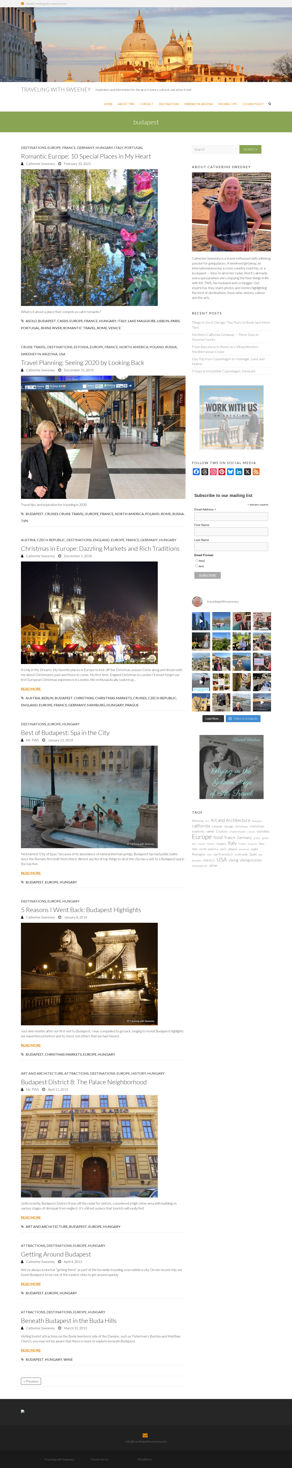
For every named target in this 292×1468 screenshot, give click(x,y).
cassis (62, 321)
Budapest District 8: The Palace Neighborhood (84, 1082)
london (242, 843)
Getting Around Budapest (56, 1254)
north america (129, 514)
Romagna (198, 854)
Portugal (133, 147)
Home (108, 104)
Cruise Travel (33, 347)
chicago (228, 826)
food (218, 837)
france (91, 321)
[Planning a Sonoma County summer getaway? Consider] (262, 641)
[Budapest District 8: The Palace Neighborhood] (103, 1146)
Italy (118, 147)
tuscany (196, 860)
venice (114, 328)
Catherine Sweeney (40, 164)
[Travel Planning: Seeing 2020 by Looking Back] (103, 437)
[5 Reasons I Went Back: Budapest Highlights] (103, 974)
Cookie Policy (253, 104)
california (201, 826)
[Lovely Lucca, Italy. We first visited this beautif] (242, 682)
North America (133, 347)
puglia (254, 849)
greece (257, 838)
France (69, 147)
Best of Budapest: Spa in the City (65, 732)
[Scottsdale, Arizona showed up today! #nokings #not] (262, 662)
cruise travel (237, 831)
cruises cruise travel (64, 514)
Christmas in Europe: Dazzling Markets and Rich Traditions (100, 548)
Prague (132, 705)
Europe (54, 147)
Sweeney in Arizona (198, 104)
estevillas (263, 831)
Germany (85, 147)
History (138, 1073)
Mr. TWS (32, 740)
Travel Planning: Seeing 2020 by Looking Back (82, 362)
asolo (31, 321)
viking (233, 860)
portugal (30, 328)
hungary (107, 321)
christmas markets (113, 698)
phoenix (232, 849)
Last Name (201, 540)
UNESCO (209, 860)
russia (178, 514)
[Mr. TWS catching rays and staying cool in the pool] (221, 621)
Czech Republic (51, 540)
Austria (28, 540)
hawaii (201, 843)
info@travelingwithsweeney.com (46, 3)
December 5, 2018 (77, 556)
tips (24, 521)
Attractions (76, 1073)
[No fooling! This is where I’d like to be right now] (242, 662)
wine (68, 1359)
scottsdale (241, 854)
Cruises (140, 698)
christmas (84, 698)
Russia (171, 347)
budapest (47, 321)
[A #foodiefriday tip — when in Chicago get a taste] (242, 621)
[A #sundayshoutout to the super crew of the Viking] (201, 682)
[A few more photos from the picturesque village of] (201, 702)
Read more (31, 689)
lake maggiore (142, 321)
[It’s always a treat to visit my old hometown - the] (262, 621)
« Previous (31, 1381)
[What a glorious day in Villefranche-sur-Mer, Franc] (262, 682)
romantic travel (79, 328)
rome (102, 328)
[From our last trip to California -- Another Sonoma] (242, 641)
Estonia (81, 347)
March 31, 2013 (75, 1328)
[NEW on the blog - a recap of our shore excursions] (221, 662)
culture (251, 831)
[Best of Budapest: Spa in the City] (103, 797)
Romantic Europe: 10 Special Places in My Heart (86, 156)
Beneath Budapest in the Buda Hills (69, 1320)
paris (175, 321)
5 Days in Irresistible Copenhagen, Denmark (224, 371)
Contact (146, 104)
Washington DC (200, 865)
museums (252, 843)
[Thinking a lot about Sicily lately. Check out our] (201, 662)
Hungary (104, 147)
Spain (253, 854)
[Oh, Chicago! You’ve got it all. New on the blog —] (201, 621)
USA (62, 354)
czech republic (162, 698)
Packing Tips (227, 104)
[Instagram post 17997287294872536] (221, 702)
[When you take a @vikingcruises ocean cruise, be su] (221, 682)
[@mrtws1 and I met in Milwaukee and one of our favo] (201, 641)
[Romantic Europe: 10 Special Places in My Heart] (103, 237)
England (101, 540)
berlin (47, 698)
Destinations (169, 104)
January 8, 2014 (75, 917)
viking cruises (251, 860)
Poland (157, 347)
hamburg (96, 705)
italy (122, 321)
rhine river (51, 328)
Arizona (198, 820)
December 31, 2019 (78, 370)
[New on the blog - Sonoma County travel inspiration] (221, 641)
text (201, 566)
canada (217, 826)
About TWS (126, 104)
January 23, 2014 (60, 740)
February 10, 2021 (77, 164)
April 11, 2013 (57, 1089)
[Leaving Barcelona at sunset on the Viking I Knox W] (262, 702)
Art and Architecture (42, 1073)
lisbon (163, 321)
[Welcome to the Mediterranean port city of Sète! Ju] (242, 702)
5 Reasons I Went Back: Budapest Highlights (81, 909)
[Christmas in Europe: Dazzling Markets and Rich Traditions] (103, 612)
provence (244, 849)
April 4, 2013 (72, 1261)
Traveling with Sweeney (56, 89)
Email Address (205, 509)
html (202, 561)
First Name (201, 525)
